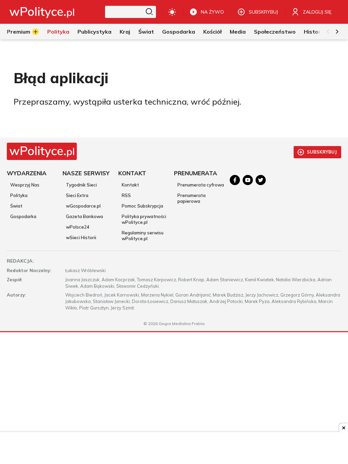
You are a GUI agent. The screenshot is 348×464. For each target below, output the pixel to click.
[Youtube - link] (248, 180)
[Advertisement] (174, 448)
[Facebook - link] (235, 180)
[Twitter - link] (261, 180)
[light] (172, 12)
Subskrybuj (322, 152)
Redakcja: (20, 261)
